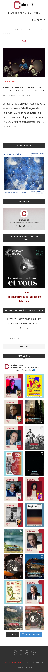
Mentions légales (11, 662)
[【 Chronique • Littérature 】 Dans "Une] (13, 515)
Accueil (5, 30)
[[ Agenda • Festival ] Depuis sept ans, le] (13, 463)
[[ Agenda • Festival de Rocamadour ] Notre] (34, 566)
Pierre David (10, 95)
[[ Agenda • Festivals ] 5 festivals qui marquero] (34, 463)
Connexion (22, 662)
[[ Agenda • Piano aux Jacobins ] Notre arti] (34, 412)
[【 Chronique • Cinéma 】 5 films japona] (34, 438)
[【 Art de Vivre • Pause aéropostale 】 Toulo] (13, 566)
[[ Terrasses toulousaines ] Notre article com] (13, 618)
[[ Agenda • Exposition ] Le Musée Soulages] (34, 515)
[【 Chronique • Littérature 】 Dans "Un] (34, 489)
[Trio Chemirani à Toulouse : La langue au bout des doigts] (24, 62)
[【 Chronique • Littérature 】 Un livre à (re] (34, 541)
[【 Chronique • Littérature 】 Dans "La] (13, 386)
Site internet (24, 292)
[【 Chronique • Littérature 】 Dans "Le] (34, 592)
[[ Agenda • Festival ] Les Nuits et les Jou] (13, 592)
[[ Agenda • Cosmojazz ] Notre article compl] (13, 541)
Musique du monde (9, 81)
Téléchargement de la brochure (24, 297)
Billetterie (24, 302)
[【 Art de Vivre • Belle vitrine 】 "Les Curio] (34, 618)
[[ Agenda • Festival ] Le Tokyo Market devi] (34, 386)
